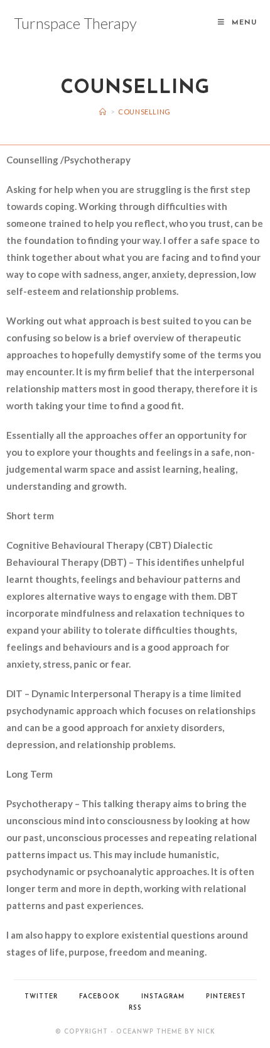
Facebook (99, 996)
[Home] (103, 112)
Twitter (41, 996)
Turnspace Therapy (75, 23)
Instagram (163, 996)
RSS (135, 1008)
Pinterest (226, 996)
